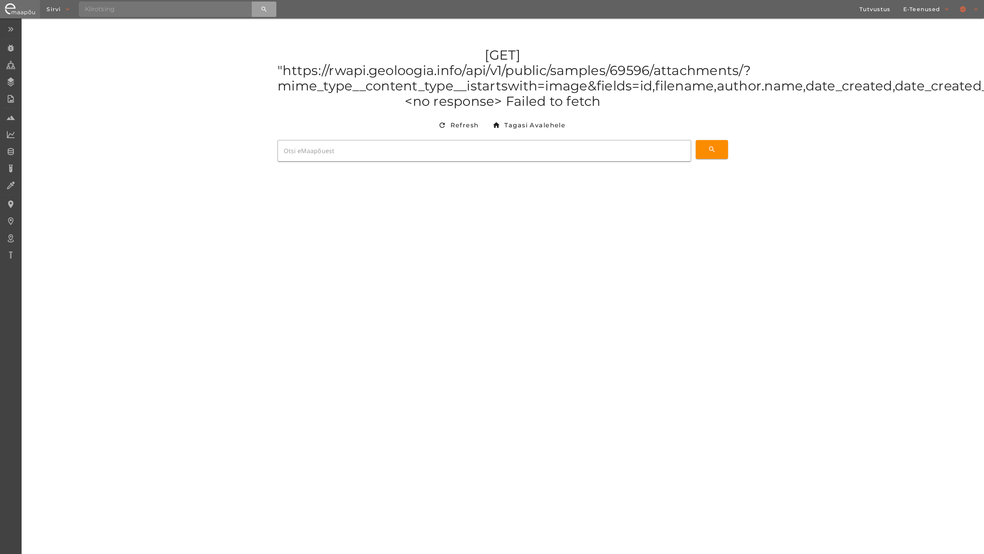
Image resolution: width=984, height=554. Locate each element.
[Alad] (10, 238)
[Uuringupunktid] (10, 221)
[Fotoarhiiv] (10, 99)
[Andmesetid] (10, 151)
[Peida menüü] (10, 29)
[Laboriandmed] (10, 134)
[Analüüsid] (10, 168)
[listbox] (10, 142)
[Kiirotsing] (264, 9)
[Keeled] (969, 9)
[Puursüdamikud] (10, 255)
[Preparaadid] (10, 185)
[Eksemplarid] (10, 48)
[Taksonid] (10, 65)
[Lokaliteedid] (10, 204)
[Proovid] (10, 117)
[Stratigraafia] (10, 82)
